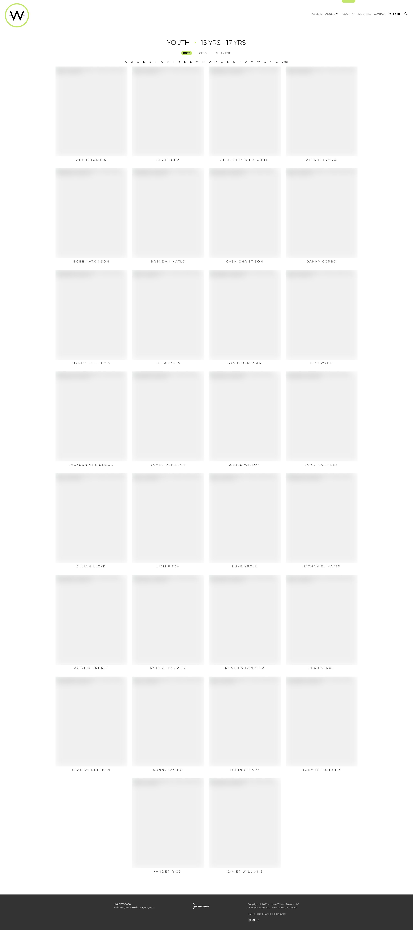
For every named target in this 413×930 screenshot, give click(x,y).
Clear (285, 61)
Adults (332, 13)
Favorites (364, 13)
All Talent (223, 53)
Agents (317, 13)
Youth (349, 13)
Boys (186, 53)
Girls (202, 53)
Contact (380, 13)
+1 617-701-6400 (122, 904)
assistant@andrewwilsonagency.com (134, 907)
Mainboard (290, 907)
